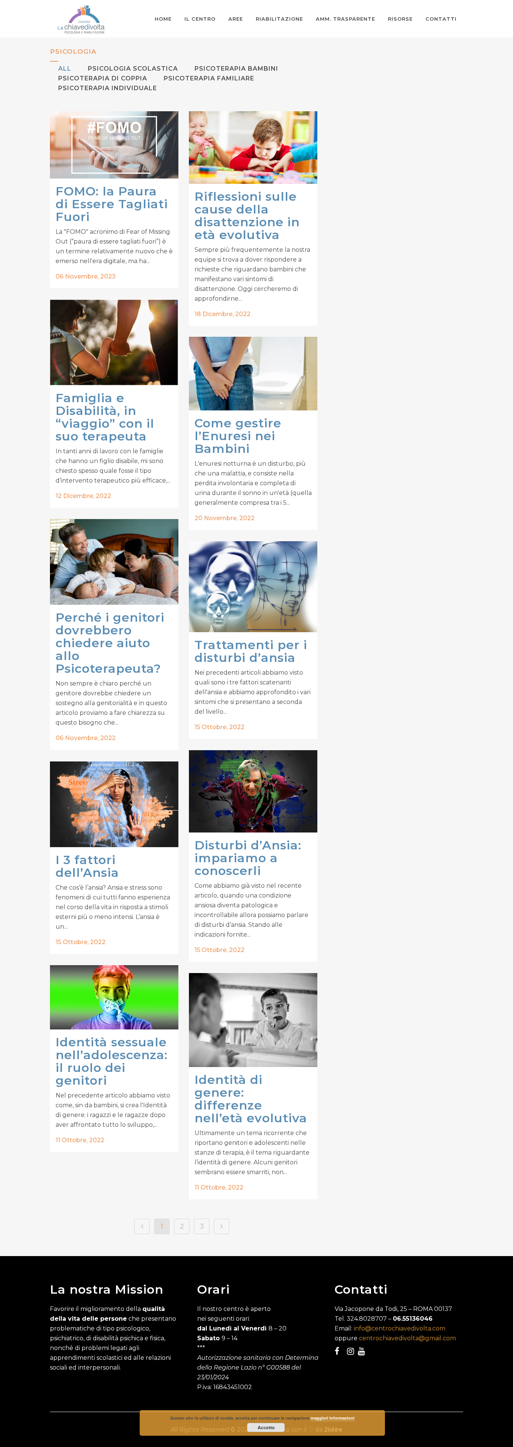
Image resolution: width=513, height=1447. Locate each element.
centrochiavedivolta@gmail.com (407, 1338)
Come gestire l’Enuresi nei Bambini (238, 436)
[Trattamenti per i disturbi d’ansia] (253, 586)
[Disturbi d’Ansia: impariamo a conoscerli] (253, 791)
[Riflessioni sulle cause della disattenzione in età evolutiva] (253, 147)
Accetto (266, 1427)
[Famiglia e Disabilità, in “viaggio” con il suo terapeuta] (114, 342)
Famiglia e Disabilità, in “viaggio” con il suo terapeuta (105, 417)
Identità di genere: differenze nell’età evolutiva (251, 1098)
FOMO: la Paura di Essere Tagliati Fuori (112, 204)
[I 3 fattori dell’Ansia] (114, 804)
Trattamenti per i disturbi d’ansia (251, 651)
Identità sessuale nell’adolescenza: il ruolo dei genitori (111, 1061)
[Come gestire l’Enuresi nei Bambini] (253, 373)
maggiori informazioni (333, 1418)
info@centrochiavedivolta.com (399, 1328)
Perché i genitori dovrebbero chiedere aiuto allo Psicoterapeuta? (110, 643)
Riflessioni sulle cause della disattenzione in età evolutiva (247, 215)
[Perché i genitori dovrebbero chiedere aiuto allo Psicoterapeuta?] (114, 562)
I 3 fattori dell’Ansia (87, 866)
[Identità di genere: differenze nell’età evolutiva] (253, 1020)
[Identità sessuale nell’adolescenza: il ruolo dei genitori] (114, 997)
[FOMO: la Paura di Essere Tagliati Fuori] (114, 145)
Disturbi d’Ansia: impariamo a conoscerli (248, 858)
